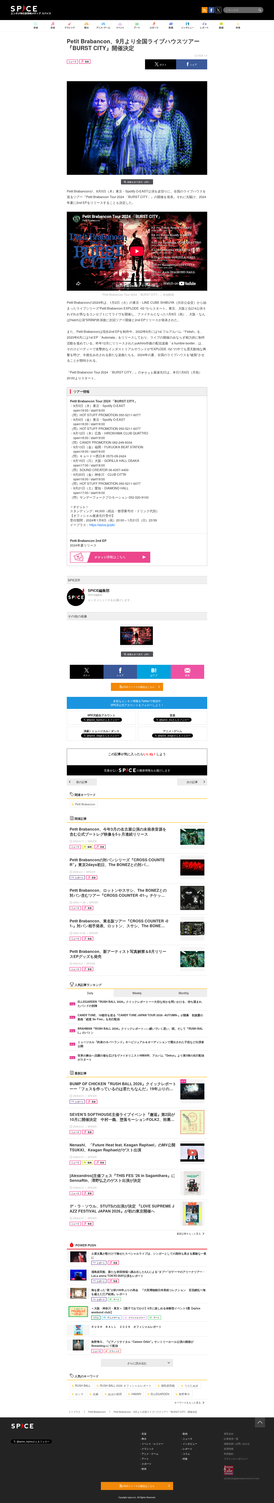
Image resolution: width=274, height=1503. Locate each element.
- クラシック (147, 1448)
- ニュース (186, 1438)
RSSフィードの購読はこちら (139, 686)
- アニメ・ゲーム (149, 1453)
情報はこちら (116, 557)
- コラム (185, 1453)
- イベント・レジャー (151, 1443)
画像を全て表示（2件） (138, 181)
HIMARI (136, 1394)
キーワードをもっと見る (187, 1402)
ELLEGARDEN (160, 1394)
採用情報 (228, 1448)
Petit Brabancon (85, 804)
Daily (90, 993)
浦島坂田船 (168, 1386)
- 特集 (184, 1458)
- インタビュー (189, 1443)
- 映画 (143, 1468)
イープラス (74, 1411)
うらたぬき (191, 1386)
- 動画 (184, 1433)
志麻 (95, 1394)
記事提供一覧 (231, 1438)
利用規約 (228, 1453)
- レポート (186, 1448)
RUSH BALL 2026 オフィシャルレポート (125, 1386)
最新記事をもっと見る (189, 1233)
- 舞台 (143, 1438)
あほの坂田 (115, 1394)
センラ (79, 1394)
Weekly (137, 993)
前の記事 (81, 782)
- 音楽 (143, 1433)
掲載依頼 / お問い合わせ (237, 1443)
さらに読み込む (137, 1363)
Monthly (184, 993)
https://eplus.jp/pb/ (102, 524)
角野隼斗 (184, 1394)
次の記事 (192, 782)
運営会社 (228, 1433)
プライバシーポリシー (236, 1458)
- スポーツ (145, 1463)
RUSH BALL (82, 1386)
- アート (144, 1458)
